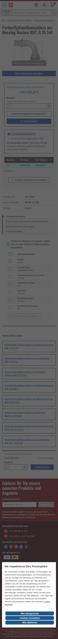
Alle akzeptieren (30, 613)
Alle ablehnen (29, 622)
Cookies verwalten (30, 617)
